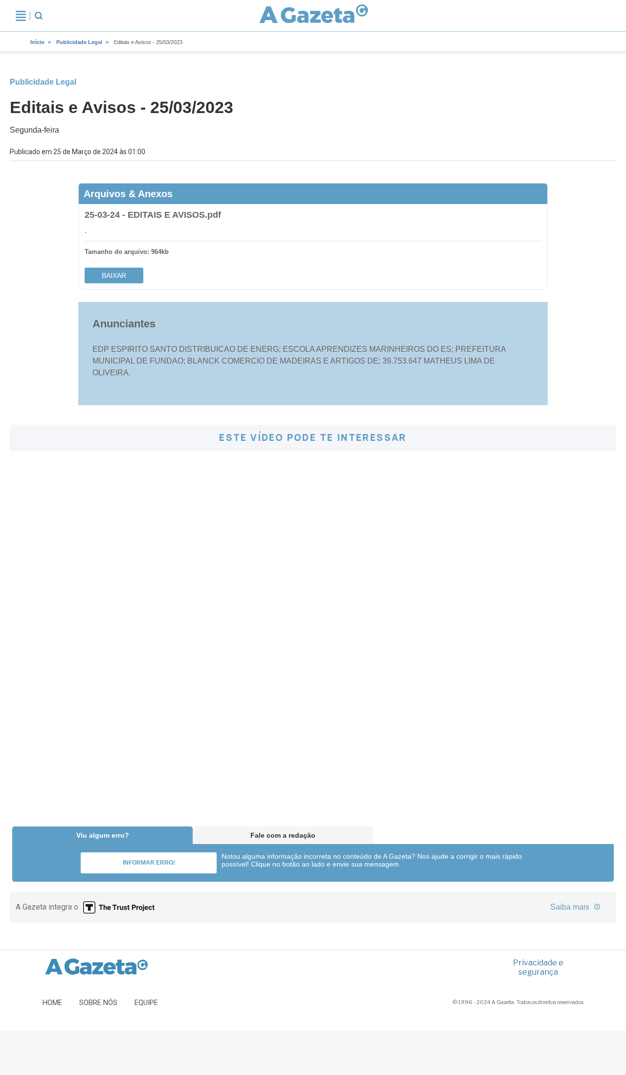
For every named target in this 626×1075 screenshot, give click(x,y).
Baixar (114, 275)
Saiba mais (570, 907)
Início (37, 42)
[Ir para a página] (314, 15)
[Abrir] (21, 16)
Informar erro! (149, 862)
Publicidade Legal (79, 42)
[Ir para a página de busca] (38, 15)
